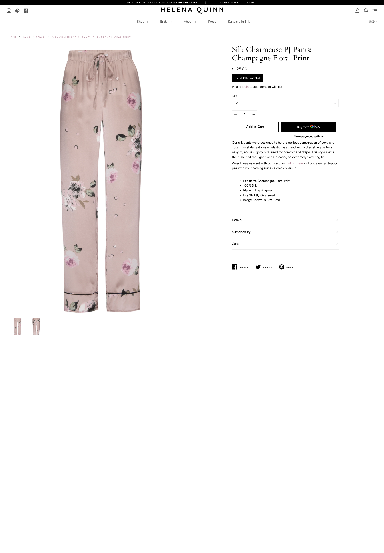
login (245, 87)
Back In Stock (34, 37)
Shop (141, 22)
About (188, 22)
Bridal (164, 22)
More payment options (309, 136)
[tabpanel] (99, 181)
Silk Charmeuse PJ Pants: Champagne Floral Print (91, 37)
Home (13, 37)
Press (212, 22)
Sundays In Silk (239, 22)
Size (234, 95)
